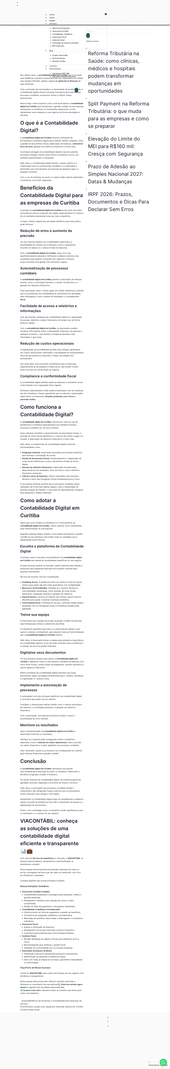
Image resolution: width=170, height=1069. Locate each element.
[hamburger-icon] (106, 14)
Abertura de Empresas (61, 28)
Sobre (52, 17)
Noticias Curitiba (58, 61)
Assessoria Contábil (60, 31)
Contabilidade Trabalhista (62, 34)
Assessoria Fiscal (59, 37)
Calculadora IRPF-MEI (60, 74)
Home (52, 14)
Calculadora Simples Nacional (63, 77)
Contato (53, 66)
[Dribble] (148, 4)
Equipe (52, 20)
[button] (163, 1062)
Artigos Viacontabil (59, 55)
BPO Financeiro (58, 46)
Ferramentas (55, 69)
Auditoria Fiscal (58, 40)
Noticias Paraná (58, 58)
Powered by (158, 1065)
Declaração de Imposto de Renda (65, 43)
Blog (51, 50)
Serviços (53, 23)
